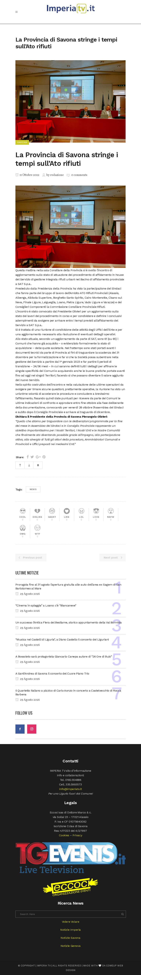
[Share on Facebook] (28, 457)
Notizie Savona (70, 937)
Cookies (64, 835)
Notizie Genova (70, 946)
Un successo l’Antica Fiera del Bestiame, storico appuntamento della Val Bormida (68, 622)
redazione (57, 175)
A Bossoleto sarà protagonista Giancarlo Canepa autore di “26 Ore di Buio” (63, 656)
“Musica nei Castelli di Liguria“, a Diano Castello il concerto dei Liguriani (62, 639)
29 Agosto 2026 (29, 594)
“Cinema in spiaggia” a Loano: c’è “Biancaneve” (45, 605)
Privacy (77, 835)
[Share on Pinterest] (44, 457)
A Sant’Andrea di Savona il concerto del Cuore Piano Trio (52, 673)
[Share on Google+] (38, 457)
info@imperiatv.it (70, 789)
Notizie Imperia (70, 929)
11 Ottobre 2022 (29, 175)
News (33, 489)
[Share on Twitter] (32, 457)
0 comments (79, 175)
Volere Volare (70, 921)
